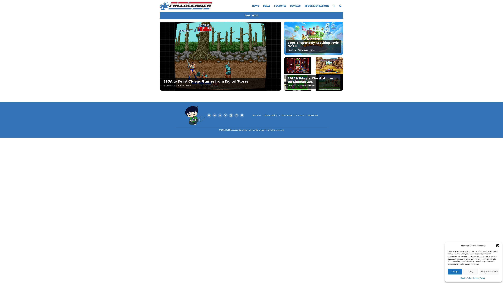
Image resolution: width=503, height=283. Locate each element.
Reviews (295, 5)
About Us (257, 115)
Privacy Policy (479, 278)
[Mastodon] (242, 115)
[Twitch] (236, 115)
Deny (470, 271)
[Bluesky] (220, 115)
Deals (266, 5)
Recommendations (317, 5)
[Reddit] (214, 115)
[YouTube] (209, 115)
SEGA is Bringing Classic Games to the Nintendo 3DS (312, 80)
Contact (300, 115)
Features (280, 5)
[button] (497, 245)
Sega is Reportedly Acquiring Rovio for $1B (313, 44)
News (255, 5)
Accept (454, 271)
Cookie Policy (466, 278)
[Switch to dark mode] (340, 6)
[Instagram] (231, 115)
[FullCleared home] (195, 115)
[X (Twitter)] (225, 115)
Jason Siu (167, 85)
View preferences (489, 271)
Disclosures (287, 115)
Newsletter (313, 115)
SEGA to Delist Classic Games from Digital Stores (205, 81)
